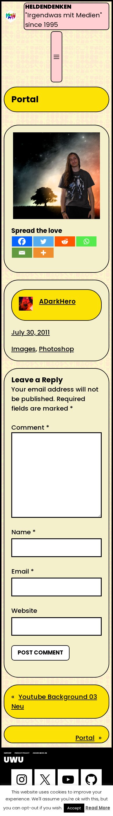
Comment (30, 427)
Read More (97, 808)
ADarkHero (57, 301)
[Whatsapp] (86, 241)
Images (23, 348)
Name (23, 532)
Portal (84, 737)
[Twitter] (43, 241)
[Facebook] (22, 241)
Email (22, 571)
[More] (43, 253)
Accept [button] (74, 808)
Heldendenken (48, 6)
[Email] (22, 253)
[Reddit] (65, 241)
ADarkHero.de (40, 753)
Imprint (7, 753)
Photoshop (56, 348)
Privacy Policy (21, 753)
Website (24, 610)
